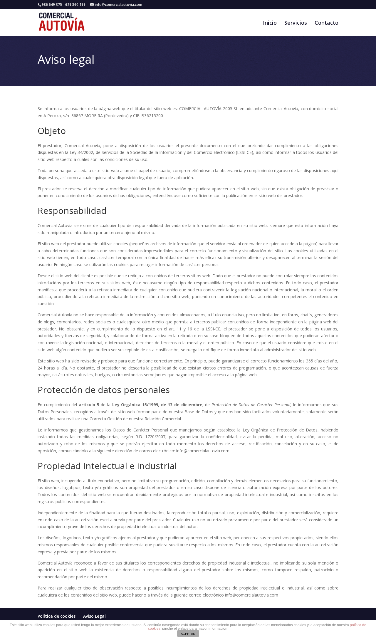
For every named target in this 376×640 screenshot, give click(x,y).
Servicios (295, 23)
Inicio (270, 23)
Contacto (326, 23)
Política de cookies (56, 616)
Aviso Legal (94, 616)
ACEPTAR (188, 634)
